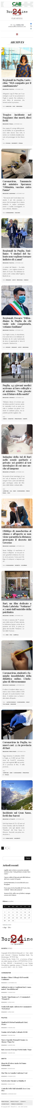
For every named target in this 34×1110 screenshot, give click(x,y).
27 (29, 918)
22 (9, 918)
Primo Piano (12, 751)
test (9, 493)
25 (21, 918)
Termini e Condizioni (16, 1104)
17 (17, 915)
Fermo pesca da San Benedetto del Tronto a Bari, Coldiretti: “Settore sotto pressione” (17, 889)
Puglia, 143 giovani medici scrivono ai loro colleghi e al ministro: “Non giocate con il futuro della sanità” (17, 390)
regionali (19, 106)
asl (11, 491)
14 (4, 915)
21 (4, 918)
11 (21, 912)
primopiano (18, 418)
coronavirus (10, 212)
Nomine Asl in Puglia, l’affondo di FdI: (14, 1032)
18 (21, 915)
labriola (16, 635)
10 (17, 912)
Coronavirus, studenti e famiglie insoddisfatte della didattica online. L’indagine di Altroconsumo (17, 677)
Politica (11, 89)
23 (13, 918)
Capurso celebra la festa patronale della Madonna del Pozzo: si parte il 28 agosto (17, 878)
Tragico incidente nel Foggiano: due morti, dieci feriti (17, 117)
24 (17, 918)
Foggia (8, 143)
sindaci (26, 280)
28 (5, 921)
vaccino (17, 212)
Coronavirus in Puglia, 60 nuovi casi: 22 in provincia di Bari (17, 745)
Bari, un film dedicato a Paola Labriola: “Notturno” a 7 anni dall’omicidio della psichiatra (17, 608)
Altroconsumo (11, 702)
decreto (17, 565)
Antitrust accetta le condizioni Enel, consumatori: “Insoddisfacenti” (16, 988)
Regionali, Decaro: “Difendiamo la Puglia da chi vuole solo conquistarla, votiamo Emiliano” (17, 322)
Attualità (12, 472)
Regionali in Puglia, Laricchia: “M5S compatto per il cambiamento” (17, 82)
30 (13, 921)
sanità (25, 418)
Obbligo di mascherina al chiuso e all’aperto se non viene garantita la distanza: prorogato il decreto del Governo (17, 536)
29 (9, 921)
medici (5, 418)
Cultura (11, 615)
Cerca (28, 858)
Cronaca (12, 397)
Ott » (9, 927)
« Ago (5, 927)
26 (25, 918)
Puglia (11, 124)
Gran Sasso (9, 838)
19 (25, 915)
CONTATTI (23, 1101)
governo (24, 565)
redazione (6, 89)
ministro (11, 418)
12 (25, 912)
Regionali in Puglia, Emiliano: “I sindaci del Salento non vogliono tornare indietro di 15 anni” (17, 255)
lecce (14, 280)
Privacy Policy (15, 1101)
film (11, 635)
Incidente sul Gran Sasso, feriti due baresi (17, 814)
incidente (14, 143)
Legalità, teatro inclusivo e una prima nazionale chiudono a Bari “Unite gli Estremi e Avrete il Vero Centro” (17, 872)
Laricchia (8, 106)
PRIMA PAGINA (5, 1101)
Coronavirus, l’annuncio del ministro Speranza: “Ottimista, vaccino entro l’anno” (17, 186)
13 (29, 912)
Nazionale (12, 193)
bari (15, 491)
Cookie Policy (5, 1104)
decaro (8, 347)
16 (13, 915)
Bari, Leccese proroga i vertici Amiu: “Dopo (16, 1050)
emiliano (8, 280)
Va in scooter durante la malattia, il (13, 1081)
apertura (6, 491)
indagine (13, 704)
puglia (21, 143)
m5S (14, 106)
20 (29, 915)
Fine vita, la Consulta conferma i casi (14, 1073)
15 (9, 915)
